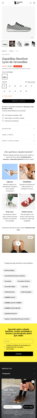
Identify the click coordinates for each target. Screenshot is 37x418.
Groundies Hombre (24, 281)
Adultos (11, 51)
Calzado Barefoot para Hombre (14, 276)
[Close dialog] (32, 381)
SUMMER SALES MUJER (12, 308)
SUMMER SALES (9, 297)
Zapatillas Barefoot (10, 313)
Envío (13, 68)
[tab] (5, 44)
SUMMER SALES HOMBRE (12, 303)
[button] (2, 2)
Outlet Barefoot (9, 292)
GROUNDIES (6, 54)
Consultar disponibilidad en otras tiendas (14, 110)
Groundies (7, 281)
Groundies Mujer (9, 286)
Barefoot (4, 51)
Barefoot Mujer (9, 270)
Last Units (25, 286)
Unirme (19, 354)
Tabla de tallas (31, 82)
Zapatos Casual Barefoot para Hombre (16, 319)
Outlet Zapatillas (26, 292)
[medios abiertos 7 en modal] (32, 9)
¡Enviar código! (28, 407)
